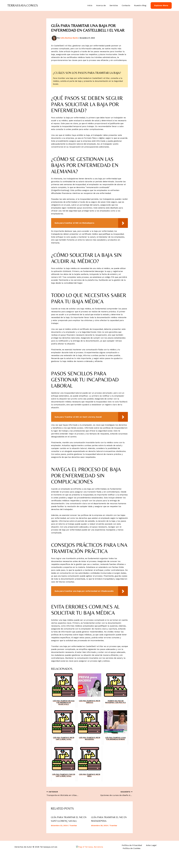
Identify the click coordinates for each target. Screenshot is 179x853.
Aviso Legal (151, 845)
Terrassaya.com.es (22, 5)
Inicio (89, 5)
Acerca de (101, 5)
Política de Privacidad (132, 845)
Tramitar (73, 825)
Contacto (126, 5)
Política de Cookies (131, 848)
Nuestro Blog (140, 5)
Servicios (114, 5)
